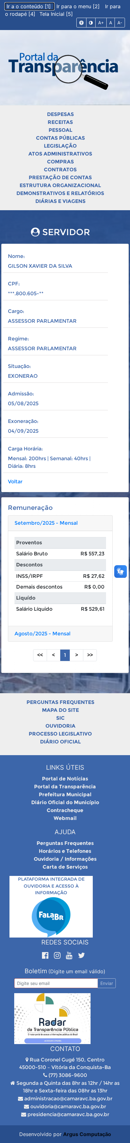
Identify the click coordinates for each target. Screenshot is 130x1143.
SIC (60, 718)
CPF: (14, 284)
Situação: (19, 366)
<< (40, 655)
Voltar (15, 482)
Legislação (60, 146)
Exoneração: (23, 421)
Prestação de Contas (60, 177)
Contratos (60, 170)
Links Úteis (65, 767)
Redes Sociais (65, 942)
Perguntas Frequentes (60, 702)
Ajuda (65, 832)
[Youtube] (70, 955)
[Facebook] (46, 955)
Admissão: (21, 394)
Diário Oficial (60, 742)
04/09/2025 (23, 431)
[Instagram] (58, 955)
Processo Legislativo (60, 734)
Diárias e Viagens (60, 201)
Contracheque (65, 810)
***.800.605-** (26, 293)
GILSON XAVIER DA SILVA (40, 266)
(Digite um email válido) (76, 971)
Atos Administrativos (60, 154)
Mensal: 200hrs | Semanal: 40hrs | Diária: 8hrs (49, 462)
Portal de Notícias (65, 779)
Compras (60, 162)
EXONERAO (23, 376)
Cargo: (16, 311)
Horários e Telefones (65, 851)
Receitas (60, 122)
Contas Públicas (60, 138)
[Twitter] (81, 955)
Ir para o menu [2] (78, 6)
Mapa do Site (60, 710)
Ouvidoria (60, 726)
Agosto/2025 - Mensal (42, 634)
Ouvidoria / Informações (65, 859)
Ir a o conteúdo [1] (29, 6)
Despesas (60, 114)
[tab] (60, 523)
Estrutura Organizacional (60, 185)
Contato (65, 1049)
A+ (101, 22)
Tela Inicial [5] (56, 14)
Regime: (18, 339)
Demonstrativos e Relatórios (60, 193)
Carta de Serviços (65, 867)
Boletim (36, 971)
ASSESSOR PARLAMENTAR (42, 321)
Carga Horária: (25, 449)
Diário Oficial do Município (65, 802)
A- (119, 22)
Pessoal (60, 130)
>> (90, 655)
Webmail (65, 818)
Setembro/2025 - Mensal (46, 523)
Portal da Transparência (65, 787)
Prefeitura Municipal (65, 795)
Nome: (16, 256)
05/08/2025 (23, 403)
